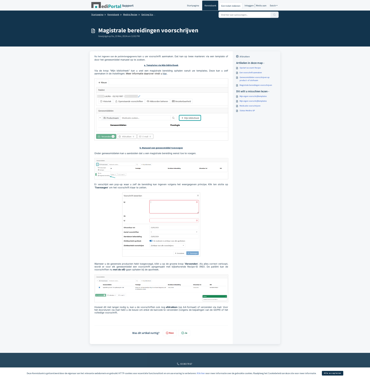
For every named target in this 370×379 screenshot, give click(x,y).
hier (165, 73)
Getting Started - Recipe (153, 14)
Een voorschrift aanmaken (251, 72)
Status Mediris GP (247, 110)
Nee (171, 333)
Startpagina (193, 5)
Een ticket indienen (230, 5)
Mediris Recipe (130, 14)
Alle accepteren (332, 373)
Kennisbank (210, 5)
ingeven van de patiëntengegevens (119, 56)
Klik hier (201, 373)
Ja (186, 333)
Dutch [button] (273, 5)
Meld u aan (261, 5)
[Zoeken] (274, 15)
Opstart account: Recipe (250, 67)
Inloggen (249, 5)
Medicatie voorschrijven (250, 105)
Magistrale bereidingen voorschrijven (256, 85)
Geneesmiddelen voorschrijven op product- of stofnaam (255, 79)
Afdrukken (245, 56)
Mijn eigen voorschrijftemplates (253, 96)
